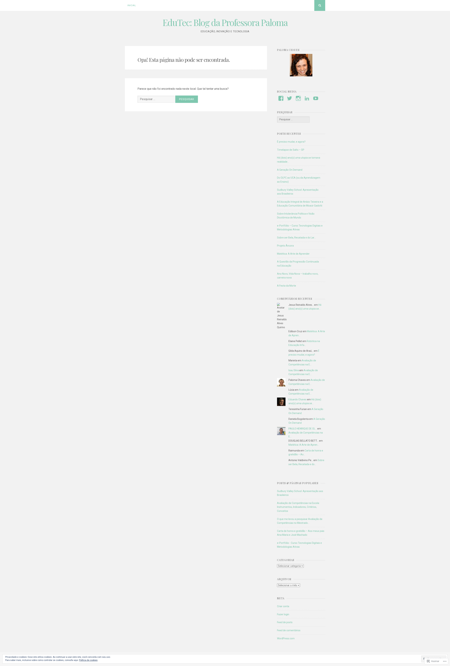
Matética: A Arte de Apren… (303, 444)
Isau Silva (293, 370)
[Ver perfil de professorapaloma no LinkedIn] (307, 98)
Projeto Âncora (285, 245)
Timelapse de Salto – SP (290, 149)
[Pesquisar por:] (156, 99)
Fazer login (283, 614)
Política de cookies (88, 660)
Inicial (131, 5)
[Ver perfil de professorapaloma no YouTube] (316, 98)
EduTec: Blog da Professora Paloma (225, 22)
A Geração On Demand (289, 169)
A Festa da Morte (286, 285)
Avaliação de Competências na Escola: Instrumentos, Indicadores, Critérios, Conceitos (298, 507)
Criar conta (283, 606)
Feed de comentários (288, 630)
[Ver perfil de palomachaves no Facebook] (281, 98)
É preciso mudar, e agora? (291, 141)
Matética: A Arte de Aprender (293, 253)
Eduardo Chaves (297, 399)
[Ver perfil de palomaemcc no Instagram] (298, 98)
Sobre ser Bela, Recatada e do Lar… (296, 237)
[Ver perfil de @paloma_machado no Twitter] (289, 98)
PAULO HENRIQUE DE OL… (302, 428)
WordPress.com (286, 638)
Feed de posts (284, 622)
